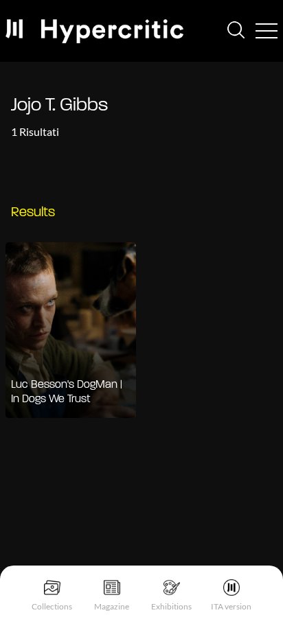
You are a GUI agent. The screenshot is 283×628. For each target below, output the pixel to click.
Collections (52, 606)
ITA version (231, 606)
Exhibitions (171, 606)
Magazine (111, 606)
